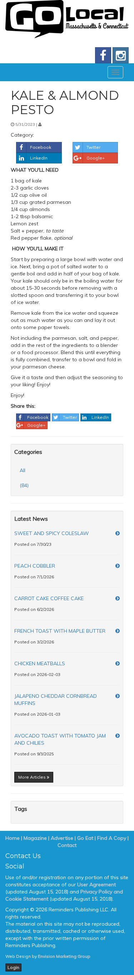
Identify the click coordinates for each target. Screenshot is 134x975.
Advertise (62, 838)
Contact (67, 845)
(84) (24, 485)
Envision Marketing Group (64, 956)
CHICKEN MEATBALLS (39, 663)
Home (12, 838)
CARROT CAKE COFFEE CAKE (49, 598)
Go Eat (85, 838)
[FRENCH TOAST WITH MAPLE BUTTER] (117, 631)
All (22, 470)
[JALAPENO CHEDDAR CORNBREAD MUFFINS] (117, 696)
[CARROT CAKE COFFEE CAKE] (117, 598)
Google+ (95, 158)
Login (13, 967)
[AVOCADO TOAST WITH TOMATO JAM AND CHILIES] (117, 735)
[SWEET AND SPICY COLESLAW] (117, 533)
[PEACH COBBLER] (117, 565)
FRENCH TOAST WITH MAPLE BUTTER (59, 631)
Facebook (40, 147)
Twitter (93, 147)
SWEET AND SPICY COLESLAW (51, 533)
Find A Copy (111, 838)
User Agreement (96, 884)
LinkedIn (39, 158)
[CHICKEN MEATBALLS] (117, 663)
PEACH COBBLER (34, 566)
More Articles (32, 777)
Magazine (35, 838)
